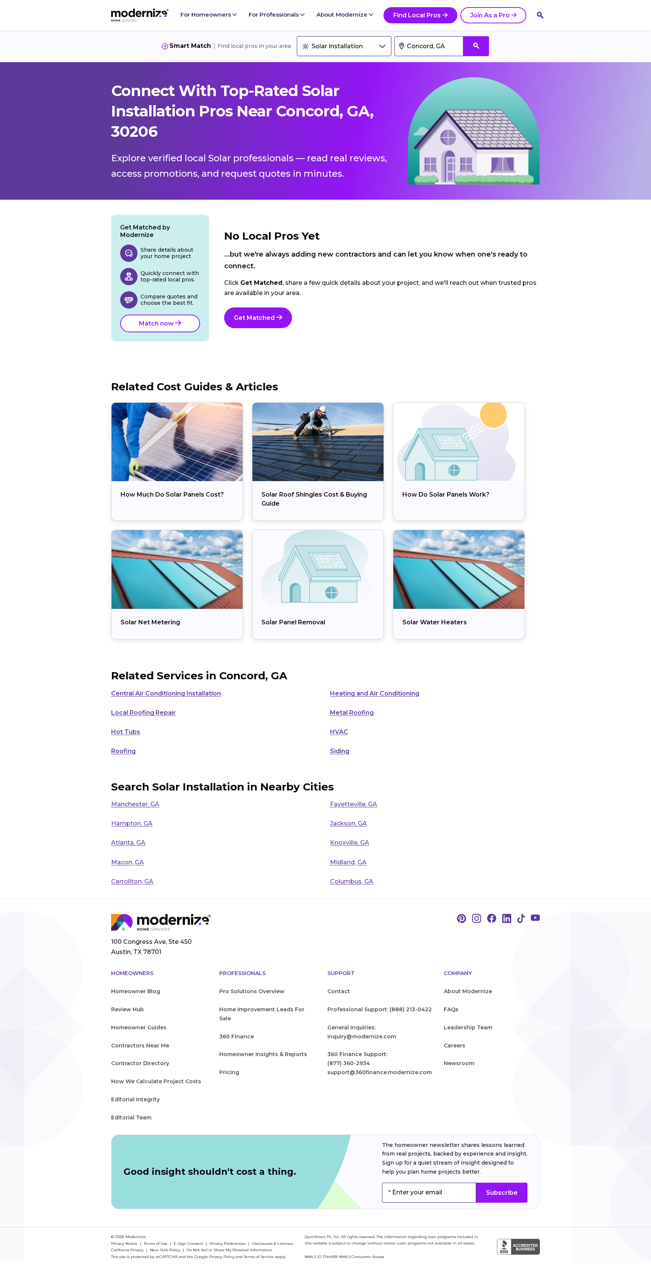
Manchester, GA (135, 804)
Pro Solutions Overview (251, 991)
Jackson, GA (348, 823)
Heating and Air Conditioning (374, 693)
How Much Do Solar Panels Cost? (172, 494)
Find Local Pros (417, 15)
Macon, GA (127, 862)
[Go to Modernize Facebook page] (491, 919)
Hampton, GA (132, 823)
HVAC (339, 731)
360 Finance (236, 1036)
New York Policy (165, 1249)
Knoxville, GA (349, 842)
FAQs (451, 1009)
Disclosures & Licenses (272, 1243)
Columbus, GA (351, 881)
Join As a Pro (490, 15)
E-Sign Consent (189, 1243)
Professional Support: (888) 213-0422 (379, 1009)
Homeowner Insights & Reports (263, 1054)
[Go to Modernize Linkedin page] (506, 919)
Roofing (123, 751)
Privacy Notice (125, 1243)
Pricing (229, 1072)
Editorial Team (131, 1117)
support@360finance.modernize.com (379, 1072)
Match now (157, 323)
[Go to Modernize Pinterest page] (461, 919)
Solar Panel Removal (293, 622)
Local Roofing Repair (143, 712)
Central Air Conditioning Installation (166, 693)
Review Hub (127, 1009)
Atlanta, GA (128, 842)
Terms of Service (259, 1256)
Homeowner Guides (139, 1027)
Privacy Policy (221, 1256)
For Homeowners (206, 14)
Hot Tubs (125, 731)
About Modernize (342, 14)
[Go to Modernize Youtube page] (535, 919)
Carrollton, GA (132, 881)
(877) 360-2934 (348, 1063)
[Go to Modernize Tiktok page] (521, 919)
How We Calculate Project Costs (156, 1081)
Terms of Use (156, 1243)
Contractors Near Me (140, 1045)
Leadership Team (468, 1027)
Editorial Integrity (135, 1099)
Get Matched (255, 317)
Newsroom (459, 1063)
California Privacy (128, 1249)
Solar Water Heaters (434, 622)
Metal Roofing (352, 712)
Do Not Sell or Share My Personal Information (229, 1249)
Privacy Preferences (228, 1243)
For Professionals (274, 14)
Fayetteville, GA (353, 804)
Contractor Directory (140, 1063)
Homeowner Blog (135, 991)
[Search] (540, 15)
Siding (339, 751)
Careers (454, 1045)
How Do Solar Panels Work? (445, 494)
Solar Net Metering (150, 622)
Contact (338, 991)
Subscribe (502, 1192)
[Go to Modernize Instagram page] (476, 919)
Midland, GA (348, 862)
